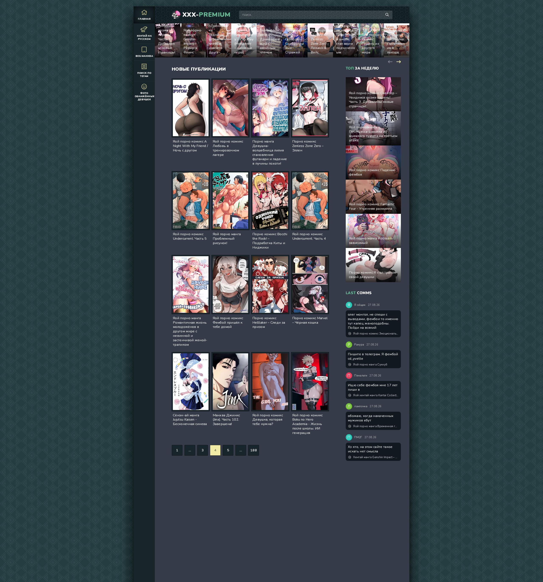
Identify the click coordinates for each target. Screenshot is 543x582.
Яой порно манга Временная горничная (376, 426)
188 (253, 450)
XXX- (206, 15)
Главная (144, 19)
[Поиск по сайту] (387, 15)
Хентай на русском (144, 37)
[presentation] (390, 61)
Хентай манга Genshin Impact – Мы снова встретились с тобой (376, 457)
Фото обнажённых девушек (144, 96)
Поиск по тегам (144, 74)
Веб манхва (144, 56)
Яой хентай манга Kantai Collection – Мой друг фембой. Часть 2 (376, 395)
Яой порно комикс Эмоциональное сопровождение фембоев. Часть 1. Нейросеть (376, 333)
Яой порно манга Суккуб (370, 364)
